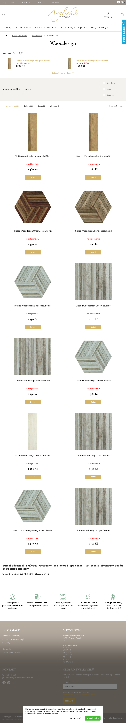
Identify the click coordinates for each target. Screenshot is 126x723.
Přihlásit (69, 701)
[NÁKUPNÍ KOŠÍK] (119, 14)
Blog (4, 2)
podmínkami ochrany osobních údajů (79, 694)
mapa (65, 640)
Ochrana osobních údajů (13, 639)
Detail (33, 177)
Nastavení (75, 718)
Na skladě (111, 83)
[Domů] (6, 35)
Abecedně (54, 106)
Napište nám (40, 2)
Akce (109, 89)
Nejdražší (41, 106)
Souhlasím (94, 718)
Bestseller (55, 2)
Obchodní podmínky (11, 636)
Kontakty (6, 643)
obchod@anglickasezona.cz (19, 677)
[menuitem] (7, 27)
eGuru (121, 718)
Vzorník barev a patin (11, 652)
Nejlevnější (28, 106)
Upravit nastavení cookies (14, 719)
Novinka (110, 95)
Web (13, 2)
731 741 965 (11, 675)
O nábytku (6, 649)
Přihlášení (108, 17)
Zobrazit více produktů (61, 73)
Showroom (25, 2)
